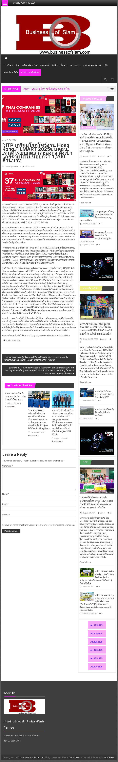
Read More (85, 202)
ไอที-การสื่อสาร (59, 65)
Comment (7, 466)
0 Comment (29, 167)
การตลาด (75, 65)
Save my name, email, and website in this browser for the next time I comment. (40, 525)
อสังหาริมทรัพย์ (29, 65)
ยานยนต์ (44, 65)
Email (5, 504)
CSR (106, 65)
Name (5, 494)
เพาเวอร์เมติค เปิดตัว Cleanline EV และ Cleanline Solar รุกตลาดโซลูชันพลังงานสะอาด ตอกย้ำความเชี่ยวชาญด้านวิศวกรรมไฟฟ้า (36, 358)
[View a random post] (112, 79)
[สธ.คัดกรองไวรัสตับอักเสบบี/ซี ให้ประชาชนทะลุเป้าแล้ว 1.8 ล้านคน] (87, 234)
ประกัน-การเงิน (11, 65)
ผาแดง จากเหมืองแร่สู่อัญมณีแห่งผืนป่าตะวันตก (104, 412)
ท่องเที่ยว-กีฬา (11, 72)
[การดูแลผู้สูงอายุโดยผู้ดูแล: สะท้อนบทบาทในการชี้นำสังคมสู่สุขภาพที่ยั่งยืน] (87, 213)
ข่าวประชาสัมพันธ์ (30, 72)
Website (5, 514)
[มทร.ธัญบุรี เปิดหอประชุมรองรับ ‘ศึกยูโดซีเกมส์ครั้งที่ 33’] (87, 392)
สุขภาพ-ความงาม (92, 65)
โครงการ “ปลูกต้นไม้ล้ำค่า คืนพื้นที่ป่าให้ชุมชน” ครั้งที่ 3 (46, 89)
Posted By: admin (11, 167)
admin (9, 407)
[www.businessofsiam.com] (59, 34)
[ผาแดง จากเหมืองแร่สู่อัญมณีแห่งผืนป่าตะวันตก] (87, 410)
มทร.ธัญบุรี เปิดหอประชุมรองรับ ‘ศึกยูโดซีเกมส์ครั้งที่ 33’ (104, 394)
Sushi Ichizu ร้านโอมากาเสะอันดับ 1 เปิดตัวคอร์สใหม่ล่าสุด (15, 396)
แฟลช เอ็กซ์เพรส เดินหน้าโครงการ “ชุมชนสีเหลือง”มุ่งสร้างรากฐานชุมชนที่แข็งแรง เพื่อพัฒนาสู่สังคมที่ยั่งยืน (97, 577)
